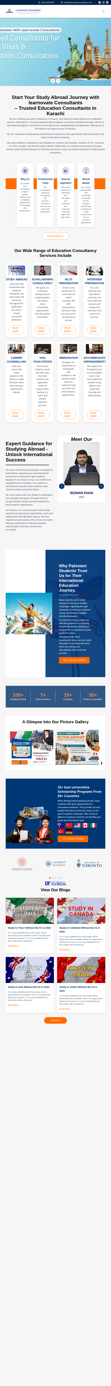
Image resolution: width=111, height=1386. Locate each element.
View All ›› (55, 1020)
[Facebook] (100, 2)
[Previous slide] (53, 81)
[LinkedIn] (107, 2)
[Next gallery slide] (97, 748)
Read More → (14, 946)
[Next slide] (58, 81)
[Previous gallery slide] (14, 748)
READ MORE (15, 329)
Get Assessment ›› (55, 236)
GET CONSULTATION (74, 660)
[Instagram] (103, 2)
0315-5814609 (47, 2)
